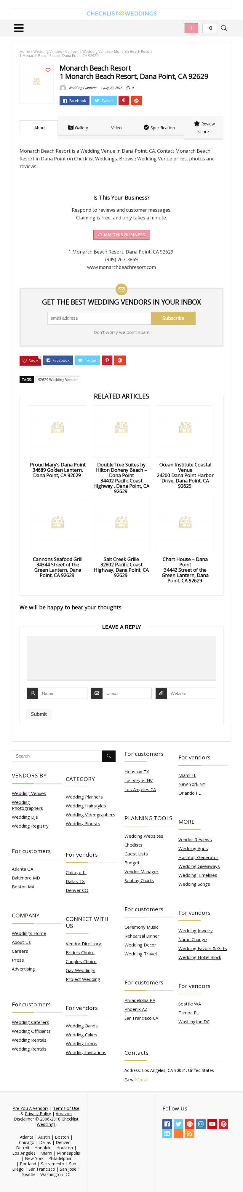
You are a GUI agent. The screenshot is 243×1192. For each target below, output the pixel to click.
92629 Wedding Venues (57, 379)
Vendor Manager (141, 871)
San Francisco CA (141, 1018)
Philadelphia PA (139, 1000)
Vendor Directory (83, 943)
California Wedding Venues (88, 51)
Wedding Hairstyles (86, 806)
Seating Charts (139, 880)
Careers (20, 951)
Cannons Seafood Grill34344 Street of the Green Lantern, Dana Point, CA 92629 (57, 567)
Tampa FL (188, 1013)
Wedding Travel (140, 954)
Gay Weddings (80, 970)
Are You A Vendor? (30, 1108)
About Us (21, 942)
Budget (132, 863)
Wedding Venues (47, 51)
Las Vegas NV (138, 780)
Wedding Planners (82, 87)
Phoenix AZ (135, 1009)
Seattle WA (189, 1004)
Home (25, 51)
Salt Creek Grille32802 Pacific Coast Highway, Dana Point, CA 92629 (121, 567)
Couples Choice (81, 961)
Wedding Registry (30, 826)
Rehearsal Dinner (141, 936)
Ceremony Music (141, 927)
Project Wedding (83, 979)
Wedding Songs (194, 884)
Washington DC (194, 1021)
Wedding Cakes (81, 1035)
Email (142, 1080)
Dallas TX (75, 881)
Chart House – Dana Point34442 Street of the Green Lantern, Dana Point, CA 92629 (185, 570)
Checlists (133, 845)
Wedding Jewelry (195, 930)
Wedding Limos (81, 1043)
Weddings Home (29, 933)
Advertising (23, 969)
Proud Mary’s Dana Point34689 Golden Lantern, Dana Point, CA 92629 (58, 470)
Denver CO (77, 890)
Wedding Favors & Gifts (202, 948)
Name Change (192, 939)
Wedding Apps (193, 848)
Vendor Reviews (195, 839)
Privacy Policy (38, 1113)
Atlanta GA (22, 869)
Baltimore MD (26, 878)
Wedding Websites (143, 836)
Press (18, 960)
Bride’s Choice (80, 952)
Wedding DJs (25, 817)
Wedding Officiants (31, 1031)
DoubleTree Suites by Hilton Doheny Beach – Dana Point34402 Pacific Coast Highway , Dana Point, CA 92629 (121, 478)
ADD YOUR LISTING (191, 28)
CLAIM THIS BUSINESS (121, 235)
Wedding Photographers (27, 805)
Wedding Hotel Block (199, 957)
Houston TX (136, 772)
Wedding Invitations (86, 1052)
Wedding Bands (82, 1026)
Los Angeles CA (140, 789)
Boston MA (23, 887)
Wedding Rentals (29, 1040)
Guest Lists (136, 854)
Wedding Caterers (30, 1022)
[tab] (39, 128)
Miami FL (187, 775)
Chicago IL (76, 872)
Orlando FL (189, 793)
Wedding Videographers (90, 814)
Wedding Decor (140, 945)
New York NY (191, 784)
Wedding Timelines (197, 875)
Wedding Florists (83, 823)
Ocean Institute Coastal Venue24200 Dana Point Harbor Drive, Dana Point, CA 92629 (185, 475)
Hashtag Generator (198, 857)
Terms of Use (66, 1108)
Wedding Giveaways (199, 866)
